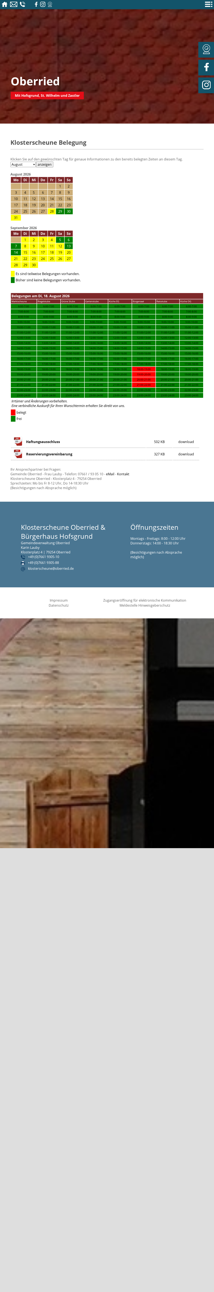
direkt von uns (114, 405)
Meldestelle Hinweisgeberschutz (145, 605)
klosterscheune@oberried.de (51, 568)
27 (69, 258)
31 (16, 217)
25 (52, 258)
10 (43, 246)
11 (52, 246)
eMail (110, 474)
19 (60, 252)
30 (34, 265)
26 (60, 258)
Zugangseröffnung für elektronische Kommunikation (144, 600)
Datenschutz (59, 605)
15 (25, 252)
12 (60, 246)
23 (34, 258)
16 (34, 252)
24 (43, 258)
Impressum (59, 600)
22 (25, 258)
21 (16, 258)
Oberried (35, 81)
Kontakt (123, 474)
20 (69, 252)
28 (52, 211)
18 (52, 252)
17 (43, 252)
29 (25, 265)
